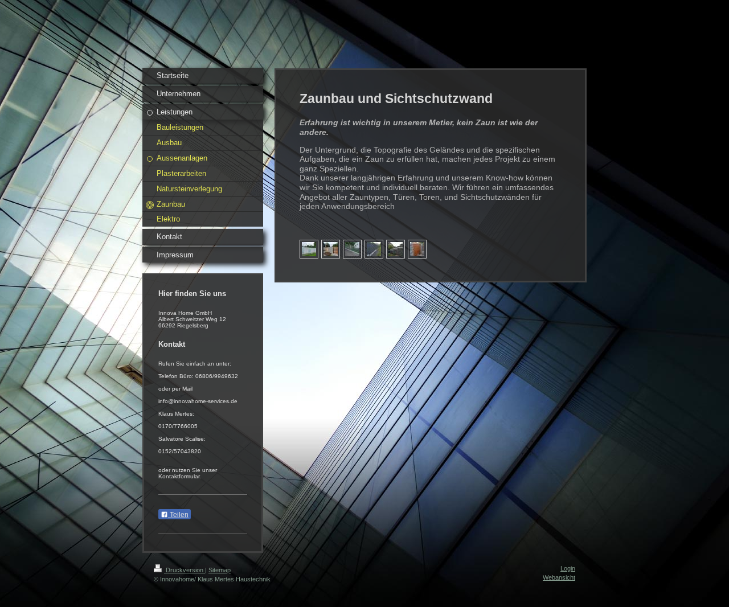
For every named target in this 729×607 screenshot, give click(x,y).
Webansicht (559, 577)
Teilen (178, 515)
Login (567, 568)
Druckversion (184, 570)
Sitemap (219, 570)
